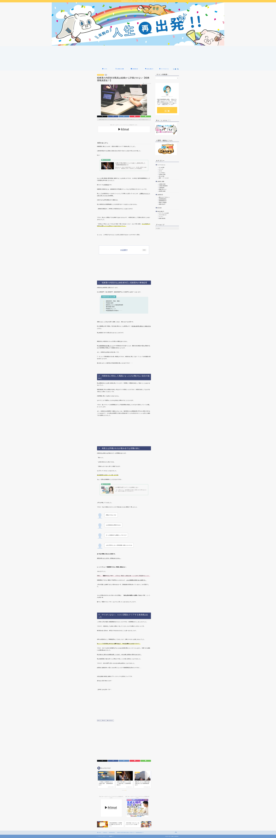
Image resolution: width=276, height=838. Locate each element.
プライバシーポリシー (102, 836)
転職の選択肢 (162, 218)
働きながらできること (164, 197)
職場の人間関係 (162, 202)
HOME (105, 68)
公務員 (99, 720)
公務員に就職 (120, 68)
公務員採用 (161, 187)
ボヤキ (160, 170)
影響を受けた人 (162, 189)
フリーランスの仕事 (164, 213)
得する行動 (161, 176)
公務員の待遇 (162, 184)
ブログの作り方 (162, 214)
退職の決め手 (162, 204)
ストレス (161, 169)
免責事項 (110, 836)
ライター (161, 216)
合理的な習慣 (162, 174)
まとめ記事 (161, 167)
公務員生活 (135, 68)
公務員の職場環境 (163, 185)
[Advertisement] (138, 56)
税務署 (104, 720)
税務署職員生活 (162, 200)
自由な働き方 (149, 68)
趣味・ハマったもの (164, 178)
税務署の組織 (162, 191)
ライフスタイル (165, 68)
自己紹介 (159, 207)
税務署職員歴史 (100, 74)
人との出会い (162, 172)
